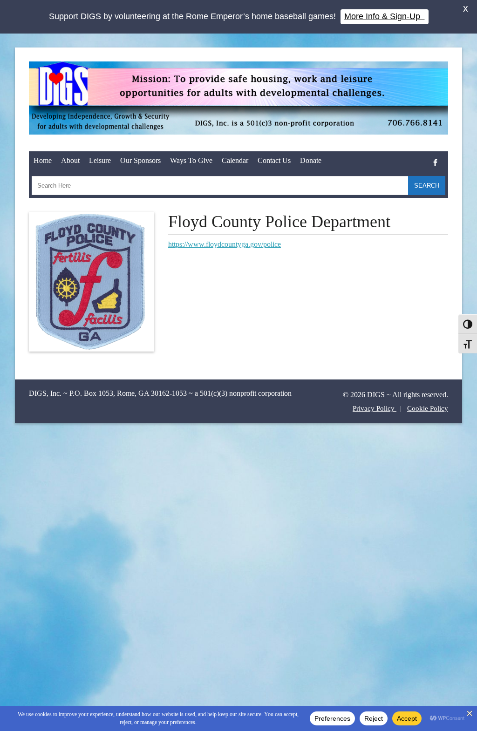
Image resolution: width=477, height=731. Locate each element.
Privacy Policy (374, 408)
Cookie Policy (427, 408)
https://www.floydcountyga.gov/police (224, 244)
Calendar (235, 160)
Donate (310, 160)
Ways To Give (191, 160)
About (70, 160)
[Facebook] (435, 156)
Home (43, 160)
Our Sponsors (140, 160)
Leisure (100, 160)
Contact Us (274, 160)
